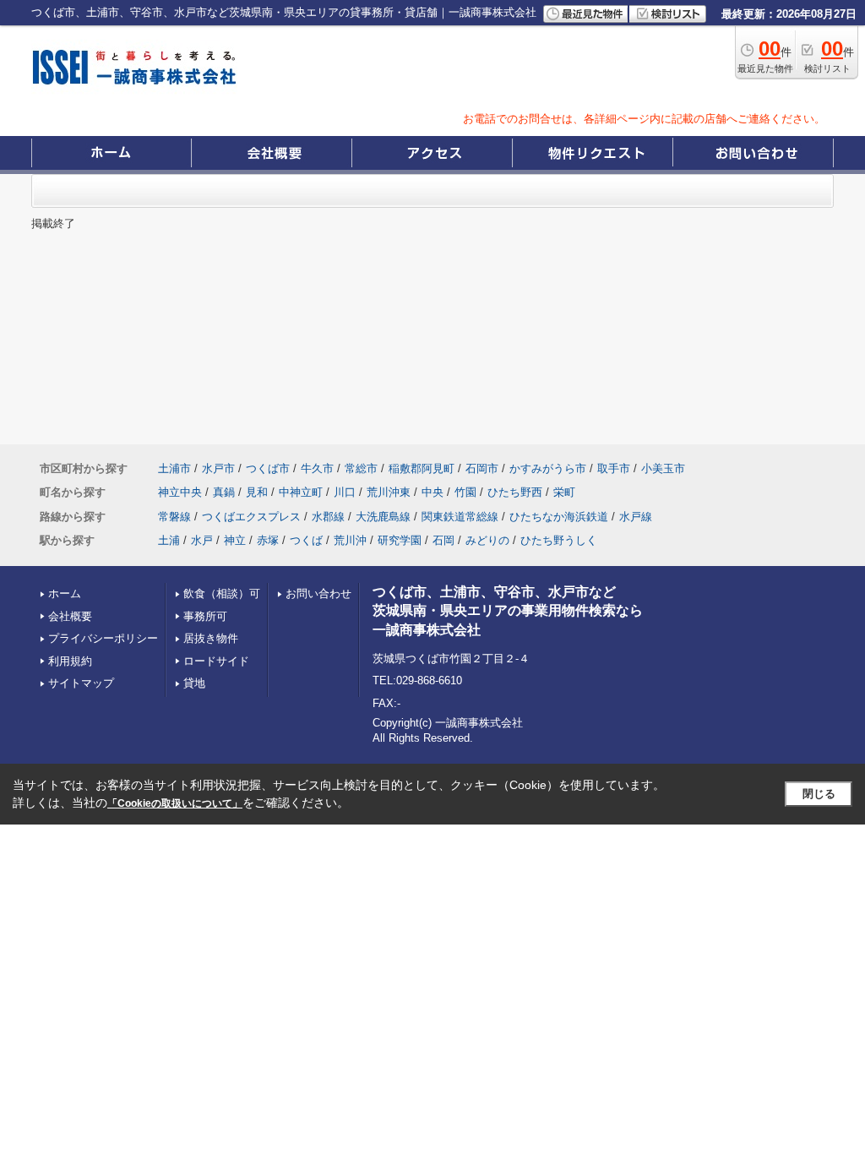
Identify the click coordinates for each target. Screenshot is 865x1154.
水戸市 (218, 468)
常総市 (361, 468)
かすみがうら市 (547, 468)
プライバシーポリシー (103, 638)
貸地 (194, 683)
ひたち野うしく (558, 540)
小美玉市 (663, 468)
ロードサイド (216, 661)
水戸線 (635, 516)
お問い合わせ (318, 593)
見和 (257, 492)
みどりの (487, 540)
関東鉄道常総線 (460, 516)
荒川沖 (350, 540)
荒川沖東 (389, 492)
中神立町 (301, 492)
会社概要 (70, 616)
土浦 (169, 540)
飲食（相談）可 (221, 593)
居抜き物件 (210, 638)
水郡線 (328, 516)
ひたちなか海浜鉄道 (558, 516)
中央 (432, 492)
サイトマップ (81, 683)
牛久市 (317, 468)
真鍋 (224, 492)
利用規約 (70, 661)
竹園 (465, 492)
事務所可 (205, 616)
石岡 (443, 540)
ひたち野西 (514, 492)
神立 (235, 540)
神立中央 (180, 492)
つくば (306, 540)
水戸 (202, 540)
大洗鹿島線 (383, 516)
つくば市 (268, 468)
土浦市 (174, 468)
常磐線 (174, 516)
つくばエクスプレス (251, 516)
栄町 (564, 492)
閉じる (818, 793)
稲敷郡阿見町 (421, 468)
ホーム (64, 593)
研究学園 (400, 540)
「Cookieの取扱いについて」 (174, 803)
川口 (345, 492)
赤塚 (268, 540)
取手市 (613, 468)
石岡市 (481, 468)
